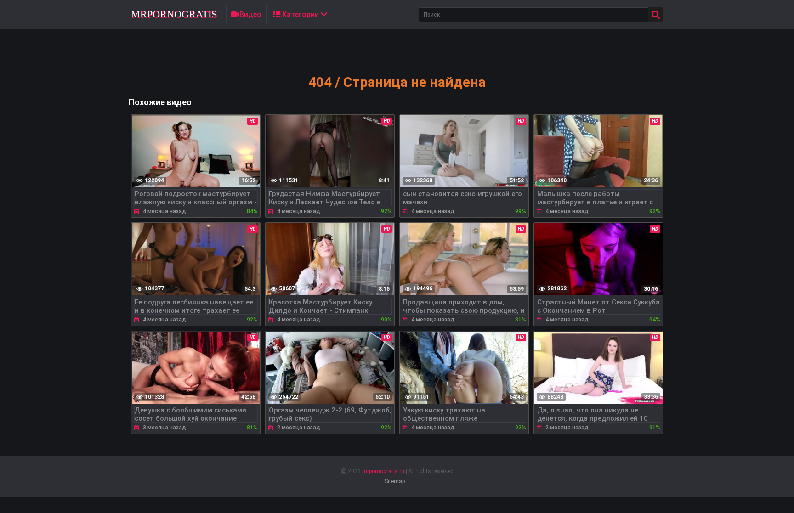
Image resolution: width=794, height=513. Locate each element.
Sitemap (395, 481)
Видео (250, 14)
